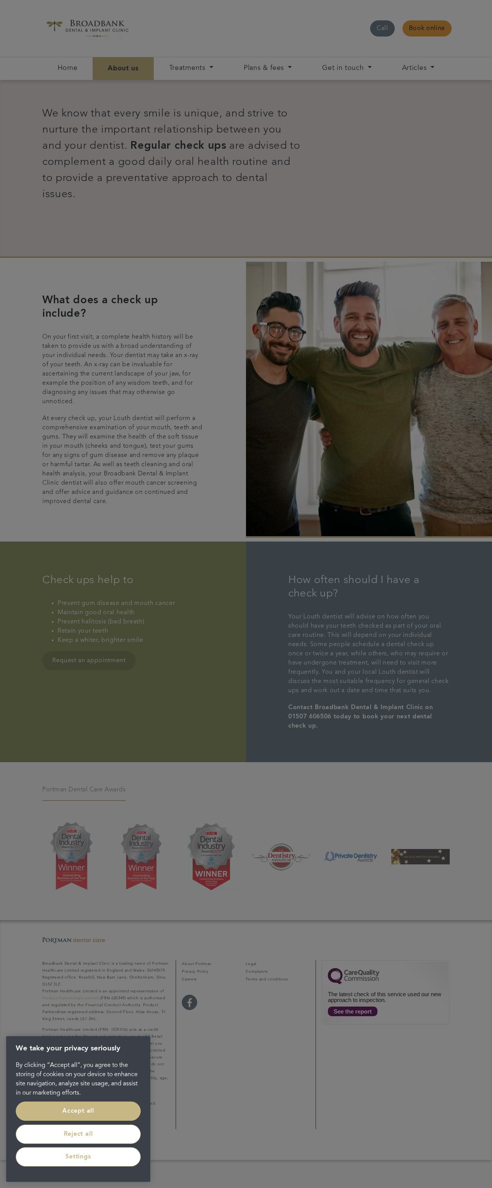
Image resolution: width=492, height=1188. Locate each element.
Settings (78, 1157)
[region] (78, 1109)
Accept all (78, 1111)
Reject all (78, 1134)
